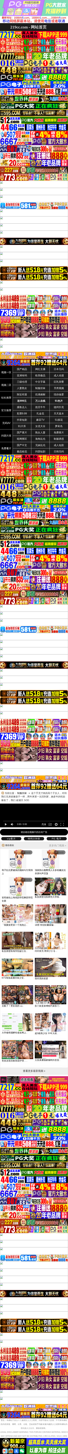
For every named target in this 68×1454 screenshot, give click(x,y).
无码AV (6, 423)
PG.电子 (57, 838)
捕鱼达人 (22, 407)
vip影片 (11, 838)
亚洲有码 (22, 375)
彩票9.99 (22, 413)
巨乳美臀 (59, 381)
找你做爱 (59, 394)
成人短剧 (59, 445)
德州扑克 (59, 407)
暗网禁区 (22, 439)
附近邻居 (22, 394)
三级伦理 (22, 381)
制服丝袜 (40, 388)
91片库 (22, 426)
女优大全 (40, 426)
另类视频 (59, 388)
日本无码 (59, 369)
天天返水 (59, 413)
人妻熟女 (22, 388)
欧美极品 (40, 375)
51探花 (59, 420)
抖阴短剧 (40, 451)
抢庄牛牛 (40, 407)
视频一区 (6, 372)
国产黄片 (22, 432)
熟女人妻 (40, 432)
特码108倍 (34, 838)
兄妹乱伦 (40, 445)
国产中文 (22, 445)
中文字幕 (40, 381)
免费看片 (6, 448)
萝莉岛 (59, 426)
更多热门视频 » (57, 845)
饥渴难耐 (40, 394)
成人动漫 (59, 375)
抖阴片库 (6, 435)
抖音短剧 (22, 420)
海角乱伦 (40, 439)
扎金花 (40, 413)
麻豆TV (40, 420)
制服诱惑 (59, 439)
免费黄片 (59, 432)
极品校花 (22, 451)
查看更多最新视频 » (34, 1071)
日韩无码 (59, 451)
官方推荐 (6, 410)
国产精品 (22, 369)
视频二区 (6, 385)
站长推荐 (6, 397)
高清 (44, 824)
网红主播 (40, 369)
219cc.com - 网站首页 (28, 27)
